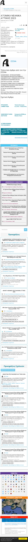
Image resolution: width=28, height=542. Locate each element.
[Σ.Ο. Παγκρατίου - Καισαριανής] (21, 489)
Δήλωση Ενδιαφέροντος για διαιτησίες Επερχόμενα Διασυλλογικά (14, 175)
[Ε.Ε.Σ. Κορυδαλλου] (24, 481)
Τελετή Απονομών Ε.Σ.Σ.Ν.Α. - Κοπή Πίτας (21, 105)
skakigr (6, 267)
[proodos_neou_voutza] (6, 475)
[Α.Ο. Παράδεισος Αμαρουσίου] (19, 477)
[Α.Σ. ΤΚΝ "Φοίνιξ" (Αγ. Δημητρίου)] (24, 479)
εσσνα (23, 32)
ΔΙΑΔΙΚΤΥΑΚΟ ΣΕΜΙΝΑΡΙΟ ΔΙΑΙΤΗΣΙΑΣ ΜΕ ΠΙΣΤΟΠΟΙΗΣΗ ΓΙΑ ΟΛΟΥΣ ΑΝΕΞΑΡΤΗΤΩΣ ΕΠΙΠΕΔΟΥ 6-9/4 (14, 213)
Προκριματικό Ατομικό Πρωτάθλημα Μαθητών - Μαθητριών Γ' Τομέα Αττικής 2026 (14, 450)
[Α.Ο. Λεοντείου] (11, 477)
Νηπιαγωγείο (8, 384)
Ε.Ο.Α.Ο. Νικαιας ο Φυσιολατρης (10, 209)
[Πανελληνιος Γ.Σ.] (6, 486)
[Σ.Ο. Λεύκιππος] (16, 489)
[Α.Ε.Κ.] (13, 475)
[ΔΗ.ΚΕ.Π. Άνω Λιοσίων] (21, 481)
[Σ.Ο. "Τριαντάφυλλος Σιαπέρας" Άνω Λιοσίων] (24, 486)
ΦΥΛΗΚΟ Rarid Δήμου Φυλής (14, 184)
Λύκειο (3, 384)
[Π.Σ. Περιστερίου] (24, 484)
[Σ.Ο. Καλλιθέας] (13, 489)
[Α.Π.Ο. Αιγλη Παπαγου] (6, 479)
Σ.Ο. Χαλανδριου (8, 311)
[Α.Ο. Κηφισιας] (8, 477)
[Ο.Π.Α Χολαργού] (19, 484)
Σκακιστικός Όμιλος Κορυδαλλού (10, 203)
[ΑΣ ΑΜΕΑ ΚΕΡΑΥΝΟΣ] (11, 481)
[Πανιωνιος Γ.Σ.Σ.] (8, 486)
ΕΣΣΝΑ (12, 20)
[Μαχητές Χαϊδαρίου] (16, 484)
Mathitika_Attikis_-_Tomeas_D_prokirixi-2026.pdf (13, 443)
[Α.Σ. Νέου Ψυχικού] (16, 479)
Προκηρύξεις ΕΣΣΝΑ (9, 8)
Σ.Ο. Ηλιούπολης (8, 350)
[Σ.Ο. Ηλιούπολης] (8, 489)
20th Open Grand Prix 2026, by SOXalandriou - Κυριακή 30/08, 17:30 (14, 308)
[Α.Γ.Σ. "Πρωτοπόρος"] (8, 475)
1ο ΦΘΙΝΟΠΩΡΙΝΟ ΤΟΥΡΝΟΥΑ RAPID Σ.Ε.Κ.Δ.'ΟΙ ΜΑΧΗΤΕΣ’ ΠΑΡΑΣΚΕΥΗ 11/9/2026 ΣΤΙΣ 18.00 (14, 240)
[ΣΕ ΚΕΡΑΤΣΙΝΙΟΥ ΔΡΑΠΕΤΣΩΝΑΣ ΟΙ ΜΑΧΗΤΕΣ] (19, 491)
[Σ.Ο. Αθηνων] (3, 489)
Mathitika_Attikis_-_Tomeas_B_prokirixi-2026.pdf (14, 403)
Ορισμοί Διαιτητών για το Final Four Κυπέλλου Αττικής (14, 148)
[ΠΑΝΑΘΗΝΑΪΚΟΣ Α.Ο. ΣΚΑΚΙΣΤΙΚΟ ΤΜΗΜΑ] (3, 486)
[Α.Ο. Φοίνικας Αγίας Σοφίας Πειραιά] (3, 479)
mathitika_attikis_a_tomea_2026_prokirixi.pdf (13, 424)
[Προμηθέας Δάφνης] (13, 486)
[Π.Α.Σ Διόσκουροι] (21, 484)
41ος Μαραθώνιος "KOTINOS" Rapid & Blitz (14, 275)
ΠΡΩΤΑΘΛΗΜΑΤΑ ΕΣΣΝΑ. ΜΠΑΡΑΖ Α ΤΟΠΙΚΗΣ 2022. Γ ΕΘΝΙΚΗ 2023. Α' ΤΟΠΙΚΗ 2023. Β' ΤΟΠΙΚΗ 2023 (13, 131)
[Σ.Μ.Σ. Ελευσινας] (21, 486)
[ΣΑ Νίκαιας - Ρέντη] (16, 491)
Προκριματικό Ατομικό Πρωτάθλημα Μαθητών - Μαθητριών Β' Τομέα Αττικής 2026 (14, 393)
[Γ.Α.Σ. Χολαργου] (16, 481)
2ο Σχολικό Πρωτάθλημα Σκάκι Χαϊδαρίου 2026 (14, 190)
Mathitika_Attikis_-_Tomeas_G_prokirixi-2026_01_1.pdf (14, 461)
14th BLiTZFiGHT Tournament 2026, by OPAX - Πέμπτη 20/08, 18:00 (14, 328)
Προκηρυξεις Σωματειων (8, 251)
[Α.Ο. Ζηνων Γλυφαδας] (6, 477)
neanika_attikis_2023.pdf (21, 36)
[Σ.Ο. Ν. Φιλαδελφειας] (19, 489)
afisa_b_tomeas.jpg (7, 405)
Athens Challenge (18, 266)
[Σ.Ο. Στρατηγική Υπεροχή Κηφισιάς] (8, 491)
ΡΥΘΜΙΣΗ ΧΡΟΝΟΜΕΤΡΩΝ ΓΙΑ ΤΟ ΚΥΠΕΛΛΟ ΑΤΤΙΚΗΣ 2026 (14, 170)
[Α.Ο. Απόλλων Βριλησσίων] (24, 475)
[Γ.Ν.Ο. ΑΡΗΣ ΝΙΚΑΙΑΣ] (19, 481)
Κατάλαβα (23, 538)
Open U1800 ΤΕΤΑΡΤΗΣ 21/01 (14, 219)
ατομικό (9, 383)
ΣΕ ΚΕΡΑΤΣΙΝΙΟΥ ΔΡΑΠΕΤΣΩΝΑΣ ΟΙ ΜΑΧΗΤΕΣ (13, 216)
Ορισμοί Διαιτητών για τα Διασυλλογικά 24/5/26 (14, 153)
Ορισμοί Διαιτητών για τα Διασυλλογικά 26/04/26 (14, 166)
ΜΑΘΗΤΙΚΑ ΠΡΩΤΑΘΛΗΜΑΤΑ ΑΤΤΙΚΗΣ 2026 (14, 374)
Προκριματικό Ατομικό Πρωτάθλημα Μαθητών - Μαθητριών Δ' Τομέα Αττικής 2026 (14, 431)
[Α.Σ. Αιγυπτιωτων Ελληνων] (11, 479)
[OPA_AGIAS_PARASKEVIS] (3, 475)
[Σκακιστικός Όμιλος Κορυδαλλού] (8, 493)
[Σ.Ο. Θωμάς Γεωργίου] (11, 489)
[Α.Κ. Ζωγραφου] (16, 475)
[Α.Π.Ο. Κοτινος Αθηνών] (8, 479)
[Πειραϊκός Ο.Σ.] (11, 486)
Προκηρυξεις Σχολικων (8, 370)
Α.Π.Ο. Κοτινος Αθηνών (10, 278)
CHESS (23, 266)
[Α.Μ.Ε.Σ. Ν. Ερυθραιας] (19, 475)
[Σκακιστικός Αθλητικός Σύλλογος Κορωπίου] (24, 491)
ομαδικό (13, 383)
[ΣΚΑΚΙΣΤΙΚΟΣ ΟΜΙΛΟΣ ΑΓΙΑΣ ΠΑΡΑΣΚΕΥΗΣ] (3, 493)
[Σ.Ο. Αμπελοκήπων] (6, 489)
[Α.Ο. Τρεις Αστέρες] (24, 477)
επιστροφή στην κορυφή (21, 137)
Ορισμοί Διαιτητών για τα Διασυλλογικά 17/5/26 (14, 157)
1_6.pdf (5, 249)
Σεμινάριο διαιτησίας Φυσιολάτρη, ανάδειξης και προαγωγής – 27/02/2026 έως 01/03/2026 (14, 206)
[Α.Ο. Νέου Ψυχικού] (16, 477)
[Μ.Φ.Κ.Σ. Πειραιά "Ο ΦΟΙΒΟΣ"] (13, 484)
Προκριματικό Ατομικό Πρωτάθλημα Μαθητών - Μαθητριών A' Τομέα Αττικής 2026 (14, 412)
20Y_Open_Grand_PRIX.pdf (9, 319)
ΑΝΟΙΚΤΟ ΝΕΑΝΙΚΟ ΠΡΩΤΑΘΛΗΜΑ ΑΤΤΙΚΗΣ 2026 (14, 291)
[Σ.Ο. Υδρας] (11, 491)
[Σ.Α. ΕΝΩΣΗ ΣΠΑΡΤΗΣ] (16, 486)
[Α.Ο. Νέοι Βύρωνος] (13, 477)
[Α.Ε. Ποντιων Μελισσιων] (11, 475)
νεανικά (19, 32)
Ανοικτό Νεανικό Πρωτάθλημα (15, 267)
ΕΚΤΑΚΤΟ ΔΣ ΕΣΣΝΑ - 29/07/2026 (10, 81)
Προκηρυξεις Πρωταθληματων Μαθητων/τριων (13, 388)
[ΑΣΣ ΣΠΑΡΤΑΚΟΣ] (13, 481)
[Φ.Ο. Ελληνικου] (11, 493)
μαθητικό (5, 383)
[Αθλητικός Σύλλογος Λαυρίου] (6, 481)
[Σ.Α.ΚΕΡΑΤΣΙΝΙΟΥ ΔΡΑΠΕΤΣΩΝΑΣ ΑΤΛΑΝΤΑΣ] (19, 486)
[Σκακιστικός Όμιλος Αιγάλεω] (6, 493)
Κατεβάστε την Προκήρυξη (10, 269)
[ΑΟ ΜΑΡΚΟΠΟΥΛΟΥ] (8, 481)
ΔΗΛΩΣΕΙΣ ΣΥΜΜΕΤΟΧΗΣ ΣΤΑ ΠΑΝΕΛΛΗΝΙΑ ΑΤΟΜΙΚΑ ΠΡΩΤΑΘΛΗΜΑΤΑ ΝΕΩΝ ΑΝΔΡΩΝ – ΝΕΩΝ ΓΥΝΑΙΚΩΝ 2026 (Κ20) (12, 85)
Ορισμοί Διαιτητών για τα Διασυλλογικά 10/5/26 (14, 162)
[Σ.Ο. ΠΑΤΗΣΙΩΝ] (24, 489)
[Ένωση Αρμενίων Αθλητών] (11, 484)
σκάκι (3, 267)
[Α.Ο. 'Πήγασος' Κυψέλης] (21, 475)
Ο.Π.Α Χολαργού (8, 331)
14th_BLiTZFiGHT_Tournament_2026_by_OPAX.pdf (14, 340)
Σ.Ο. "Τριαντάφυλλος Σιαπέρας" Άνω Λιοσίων (13, 186)
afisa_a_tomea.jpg (8, 422)
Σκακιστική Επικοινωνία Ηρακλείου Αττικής (15, 259)
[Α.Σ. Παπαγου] (19, 479)
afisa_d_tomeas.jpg (8, 441)
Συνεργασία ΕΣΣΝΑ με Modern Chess (20, 115)
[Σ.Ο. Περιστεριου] (3, 491)
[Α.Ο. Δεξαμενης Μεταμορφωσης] (3, 477)
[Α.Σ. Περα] (21, 479)
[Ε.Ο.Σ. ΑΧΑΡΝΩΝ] (6, 484)
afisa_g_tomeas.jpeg (7, 463)
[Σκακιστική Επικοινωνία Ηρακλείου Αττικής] (21, 491)
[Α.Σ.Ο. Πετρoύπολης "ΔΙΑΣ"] (3, 481)
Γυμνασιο (23, 383)
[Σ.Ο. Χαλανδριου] (13, 491)
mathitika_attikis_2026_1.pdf (10, 386)
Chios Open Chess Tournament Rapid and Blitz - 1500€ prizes (14, 200)
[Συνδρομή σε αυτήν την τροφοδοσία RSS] (24, 179)
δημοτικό (18, 383)
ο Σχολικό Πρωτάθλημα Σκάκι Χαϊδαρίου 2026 (14, 195)
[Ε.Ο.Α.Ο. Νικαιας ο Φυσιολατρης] (3, 484)
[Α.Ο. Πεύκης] (21, 477)
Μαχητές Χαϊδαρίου (7, 192)
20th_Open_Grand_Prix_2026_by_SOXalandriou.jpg (13, 321)
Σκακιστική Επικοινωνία (8, 266)
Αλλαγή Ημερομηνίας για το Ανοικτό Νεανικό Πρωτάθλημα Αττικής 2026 (14, 257)
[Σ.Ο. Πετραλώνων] (6, 491)
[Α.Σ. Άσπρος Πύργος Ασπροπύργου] (13, 479)
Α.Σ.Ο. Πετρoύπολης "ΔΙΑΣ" (9, 221)
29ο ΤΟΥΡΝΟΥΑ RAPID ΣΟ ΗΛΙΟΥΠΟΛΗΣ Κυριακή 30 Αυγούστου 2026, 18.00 (14, 348)
